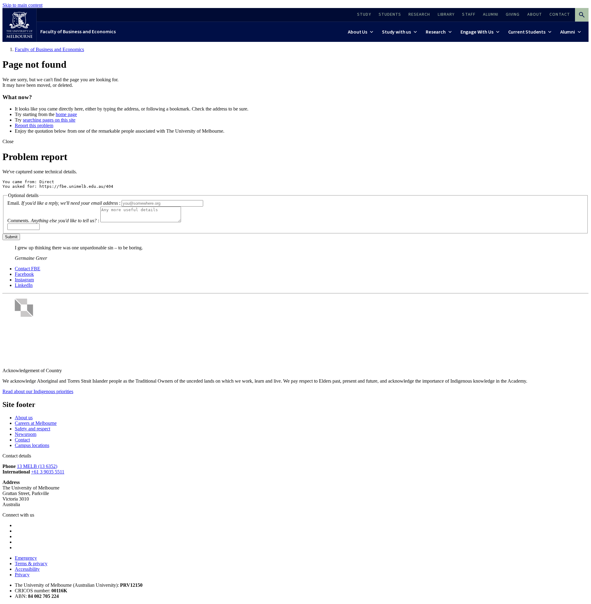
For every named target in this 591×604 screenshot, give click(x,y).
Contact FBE (27, 268)
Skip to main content (22, 5)
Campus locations (32, 445)
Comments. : (53, 220)
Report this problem (34, 125)
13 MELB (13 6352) (37, 466)
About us (24, 417)
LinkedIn (24, 285)
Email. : (63, 203)
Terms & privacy (31, 563)
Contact (22, 439)
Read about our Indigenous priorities (37, 391)
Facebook (24, 274)
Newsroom (25, 434)
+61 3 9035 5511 (47, 471)
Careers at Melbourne (36, 423)
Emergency (26, 558)
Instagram (24, 279)
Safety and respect (32, 428)
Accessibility (27, 569)
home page (66, 114)
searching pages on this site (49, 120)
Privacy (22, 574)
